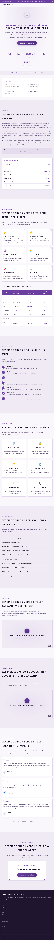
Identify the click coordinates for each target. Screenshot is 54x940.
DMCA (3, 928)
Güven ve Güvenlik (34, 86)
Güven (3, 912)
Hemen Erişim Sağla (27, 875)
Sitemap (4, 923)
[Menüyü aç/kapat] (51, 5)
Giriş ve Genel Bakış (10, 84)
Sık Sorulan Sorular (10, 89)
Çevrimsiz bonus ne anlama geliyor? (27, 542)
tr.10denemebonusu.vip (27, 869)
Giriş (3, 905)
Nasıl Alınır (24, 72)
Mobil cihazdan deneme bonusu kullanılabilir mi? (27, 571)
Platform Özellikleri (34, 84)
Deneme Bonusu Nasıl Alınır (12, 86)
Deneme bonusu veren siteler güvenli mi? (27, 567)
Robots (46, 937)
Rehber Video (33, 89)
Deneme (7, 4)
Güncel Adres (9, 93)
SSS (3, 914)
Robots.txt (4, 926)
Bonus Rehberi (11, 72)
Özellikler (18, 72)
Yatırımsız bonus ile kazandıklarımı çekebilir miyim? (27, 550)
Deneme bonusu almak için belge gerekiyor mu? (27, 546)
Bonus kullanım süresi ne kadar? (27, 559)
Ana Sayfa (4, 72)
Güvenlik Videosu (10, 91)
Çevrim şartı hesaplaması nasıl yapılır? (27, 576)
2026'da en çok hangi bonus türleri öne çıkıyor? (27, 555)
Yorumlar (4, 916)
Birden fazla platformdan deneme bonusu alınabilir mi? (27, 563)
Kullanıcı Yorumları (34, 91)
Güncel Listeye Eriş (27, 43)
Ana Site (4, 930)
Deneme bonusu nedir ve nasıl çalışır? (27, 538)
